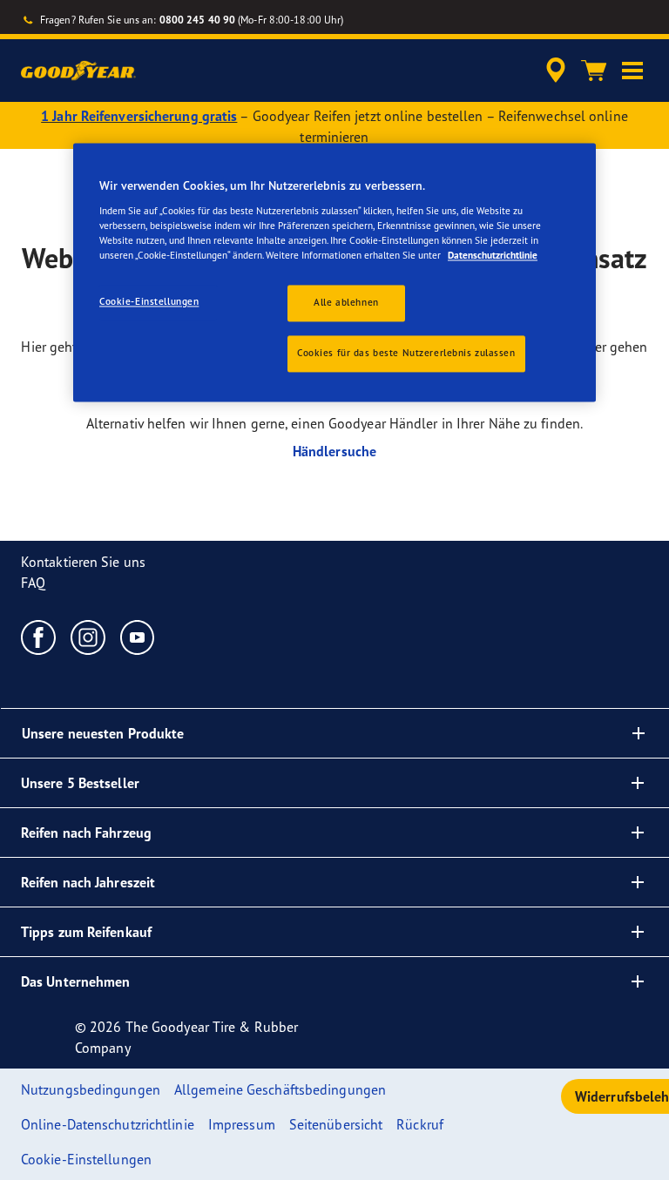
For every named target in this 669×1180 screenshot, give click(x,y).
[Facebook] (39, 636)
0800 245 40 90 (197, 19)
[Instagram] (88, 636)
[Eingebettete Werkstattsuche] (553, 70)
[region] (334, 273)
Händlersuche (334, 451)
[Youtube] (138, 636)
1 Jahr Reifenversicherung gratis (139, 116)
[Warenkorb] (594, 70)
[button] (632, 70)
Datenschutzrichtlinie (492, 255)
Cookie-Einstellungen (149, 302)
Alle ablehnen (346, 303)
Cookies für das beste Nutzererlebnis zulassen (406, 353)
